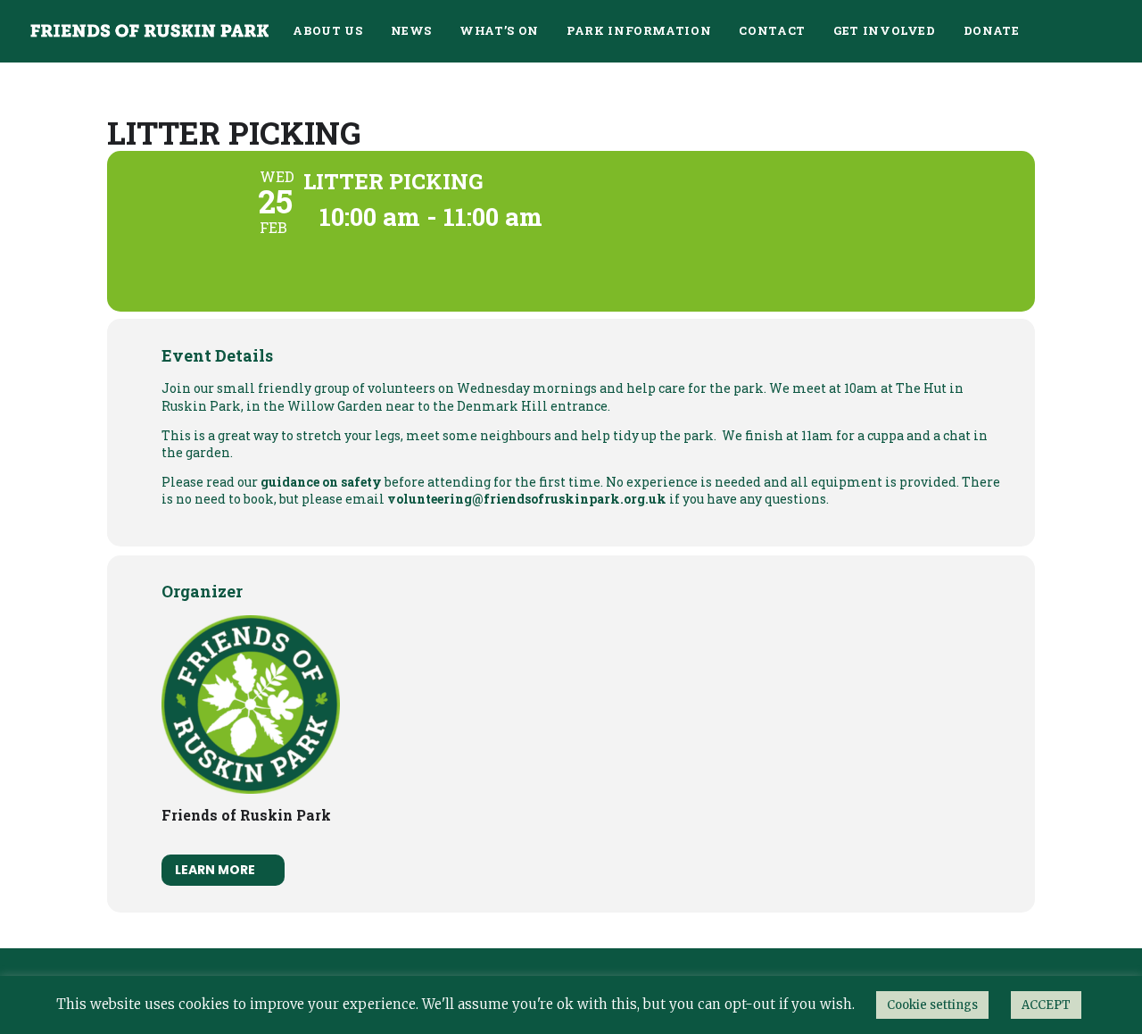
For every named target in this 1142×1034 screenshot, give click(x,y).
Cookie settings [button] (932, 1005)
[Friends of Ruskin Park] (149, 31)
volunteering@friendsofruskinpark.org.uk (526, 498)
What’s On (499, 30)
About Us (327, 30)
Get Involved (884, 30)
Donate (992, 30)
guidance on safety (321, 481)
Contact (772, 30)
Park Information (639, 30)
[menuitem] (327, 31)
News (412, 30)
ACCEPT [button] (1046, 1005)
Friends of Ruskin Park (246, 814)
